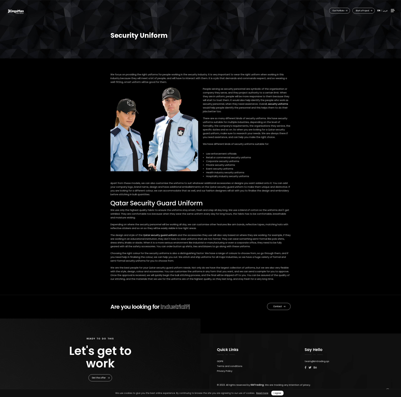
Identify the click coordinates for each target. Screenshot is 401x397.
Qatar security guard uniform (160, 235)
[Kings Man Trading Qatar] (16, 11)
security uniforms (278, 104)
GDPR (220, 361)
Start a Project (363, 10)
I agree (277, 393)
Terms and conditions (229, 366)
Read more (262, 393)
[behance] (315, 367)
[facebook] (305, 367)
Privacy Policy (224, 371)
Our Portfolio (338, 10)
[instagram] (310, 367)
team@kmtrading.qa (317, 361)
